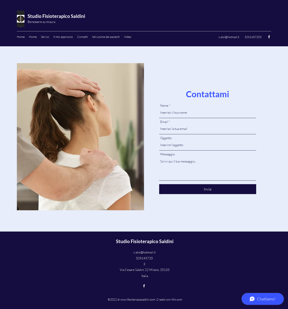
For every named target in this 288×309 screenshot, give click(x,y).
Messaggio (167, 154)
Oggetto (166, 138)
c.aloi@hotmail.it (229, 37)
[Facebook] (269, 37)
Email (164, 121)
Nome (164, 105)
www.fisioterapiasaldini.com (137, 299)
